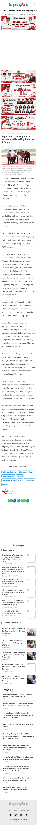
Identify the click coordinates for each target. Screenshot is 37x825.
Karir (28, 810)
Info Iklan (23, 810)
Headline (5, 484)
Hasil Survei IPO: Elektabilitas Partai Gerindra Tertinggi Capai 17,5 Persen (12, 643)
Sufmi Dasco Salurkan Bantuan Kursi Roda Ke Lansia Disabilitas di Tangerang (13, 667)
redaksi (10, 491)
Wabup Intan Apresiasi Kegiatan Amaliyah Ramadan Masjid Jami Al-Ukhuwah (17, 779)
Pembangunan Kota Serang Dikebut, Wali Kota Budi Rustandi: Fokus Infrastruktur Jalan (18, 705)
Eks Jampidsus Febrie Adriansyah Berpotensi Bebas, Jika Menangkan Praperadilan (14, 655)
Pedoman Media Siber (14, 810)
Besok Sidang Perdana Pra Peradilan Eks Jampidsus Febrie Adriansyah (13, 678)
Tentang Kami (18, 808)
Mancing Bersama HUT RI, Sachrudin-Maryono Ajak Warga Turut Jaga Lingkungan (18, 695)
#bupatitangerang (8, 476)
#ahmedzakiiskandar (9, 472)
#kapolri (20, 476)
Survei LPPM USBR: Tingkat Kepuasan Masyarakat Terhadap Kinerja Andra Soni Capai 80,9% (17, 747)
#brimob (31, 472)
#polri (20, 480)
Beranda (5, 11)
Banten (18, 11)
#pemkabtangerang (9, 480)
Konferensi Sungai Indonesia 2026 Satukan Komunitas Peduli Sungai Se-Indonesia (13, 631)
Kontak (25, 808)
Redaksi (11, 808)
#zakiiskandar (29, 480)
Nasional (12, 11)
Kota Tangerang (27, 11)
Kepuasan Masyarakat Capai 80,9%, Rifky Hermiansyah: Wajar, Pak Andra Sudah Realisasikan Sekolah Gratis (16, 768)
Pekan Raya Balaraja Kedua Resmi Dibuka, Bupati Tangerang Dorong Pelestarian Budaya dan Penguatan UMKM (18, 736)
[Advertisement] (18, 50)
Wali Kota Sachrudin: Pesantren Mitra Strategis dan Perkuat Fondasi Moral (15, 788)
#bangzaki (22, 472)
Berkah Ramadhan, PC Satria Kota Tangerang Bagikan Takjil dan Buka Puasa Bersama (18, 758)
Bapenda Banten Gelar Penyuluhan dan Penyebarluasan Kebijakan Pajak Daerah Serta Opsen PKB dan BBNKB (18, 715)
